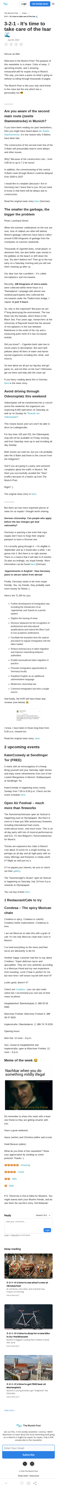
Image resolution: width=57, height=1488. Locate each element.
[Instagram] (32, 1464)
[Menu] (53, 3)
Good (21, 1172)
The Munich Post (11, 13)
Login (23, 3)
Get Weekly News (40, 3)
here (36, 201)
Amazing (25, 1165)
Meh (14, 1179)
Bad (11, 1185)
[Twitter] (25, 1464)
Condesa (20, 989)
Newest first (41, 1215)
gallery (16, 871)
